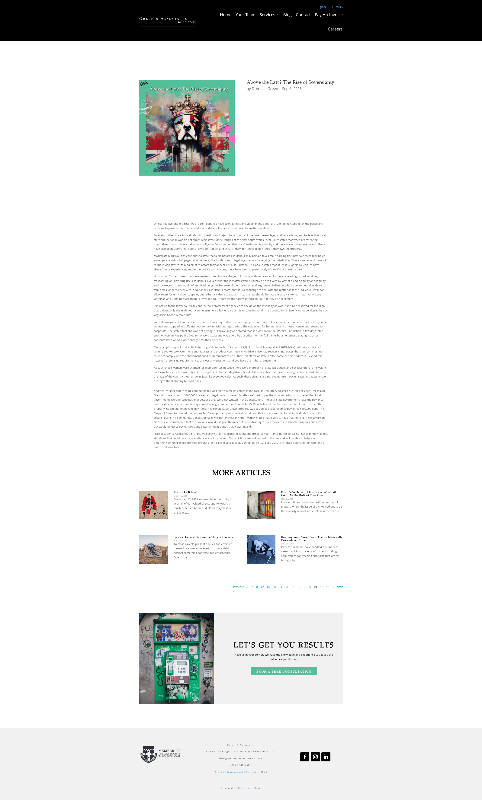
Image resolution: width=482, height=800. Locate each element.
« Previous (238, 584)
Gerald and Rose (249, 788)
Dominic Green (265, 88)
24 (280, 587)
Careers (335, 29)
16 (268, 587)
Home (225, 14)
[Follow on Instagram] (315, 756)
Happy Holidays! (185, 492)
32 (292, 587)
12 (262, 587)
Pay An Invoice (329, 14)
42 (327, 587)
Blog (287, 14)
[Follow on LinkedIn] (325, 756)
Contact (303, 14)
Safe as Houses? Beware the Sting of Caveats (203, 537)
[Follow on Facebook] (304, 756)
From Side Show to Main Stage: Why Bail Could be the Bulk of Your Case (308, 493)
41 (321, 587)
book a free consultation (283, 671)
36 (298, 587)
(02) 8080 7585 (331, 7)
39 (309, 587)
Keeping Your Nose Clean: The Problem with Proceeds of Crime (311, 538)
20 (274, 587)
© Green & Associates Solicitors (237, 771)
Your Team (245, 14)
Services (267, 14)
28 (286, 587)
